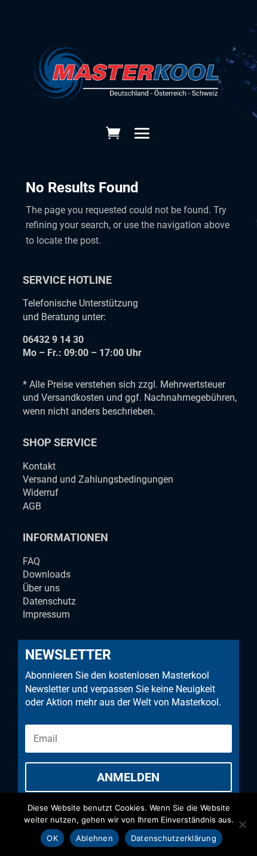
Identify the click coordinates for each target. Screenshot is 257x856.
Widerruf (41, 492)
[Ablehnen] (242, 824)
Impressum (46, 614)
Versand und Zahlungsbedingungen (98, 479)
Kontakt (39, 466)
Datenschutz (49, 601)
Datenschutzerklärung (173, 838)
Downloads (47, 574)
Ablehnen (94, 838)
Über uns (41, 588)
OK (52, 838)
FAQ (31, 561)
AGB (32, 506)
